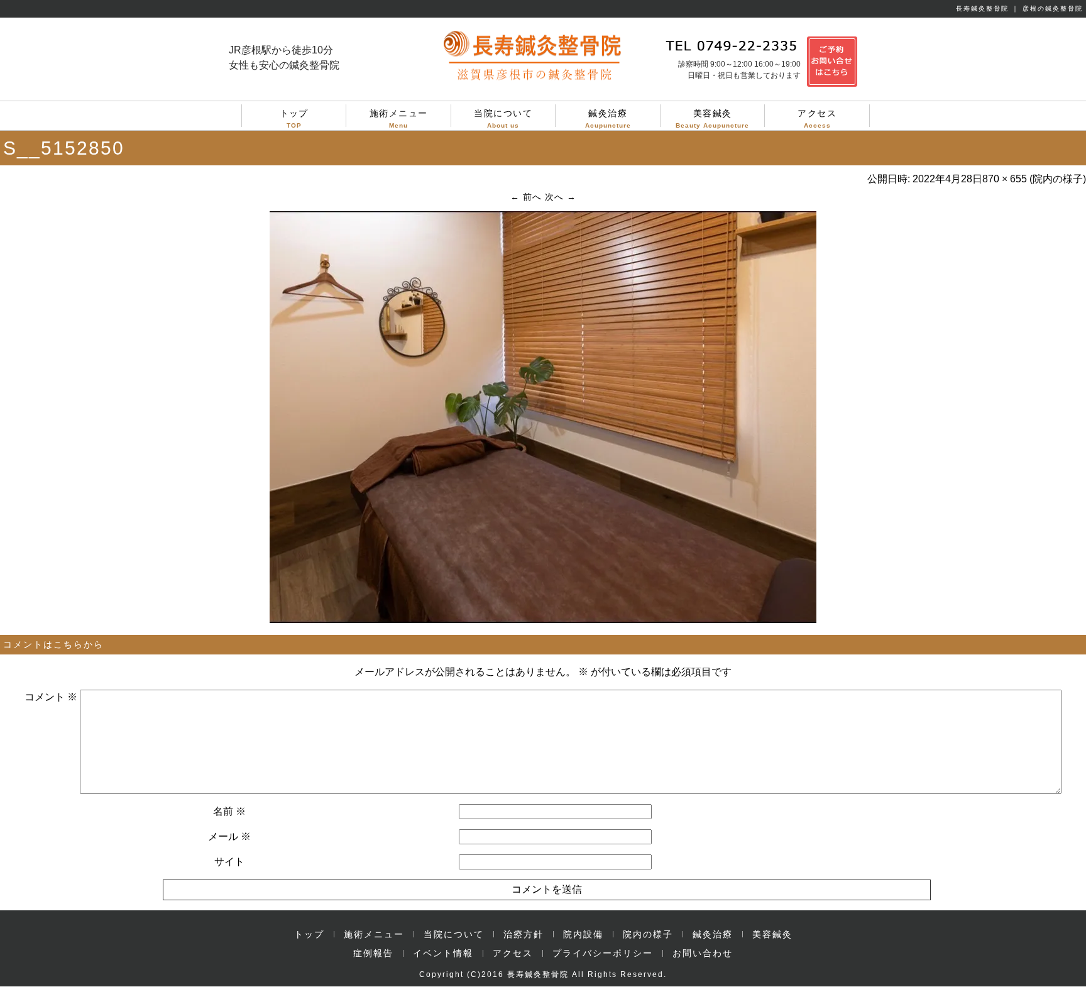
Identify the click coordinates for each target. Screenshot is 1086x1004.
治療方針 (523, 934)
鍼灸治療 (608, 117)
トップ (294, 117)
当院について (503, 117)
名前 (229, 811)
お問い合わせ (702, 953)
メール (229, 836)
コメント (51, 697)
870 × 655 (1004, 179)
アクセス (817, 117)
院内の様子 (1058, 179)
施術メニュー (399, 117)
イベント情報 (443, 953)
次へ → (560, 197)
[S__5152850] (543, 620)
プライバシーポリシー (602, 953)
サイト (229, 861)
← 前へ (526, 197)
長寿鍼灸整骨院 (538, 974)
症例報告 (373, 953)
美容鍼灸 (712, 117)
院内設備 (583, 934)
